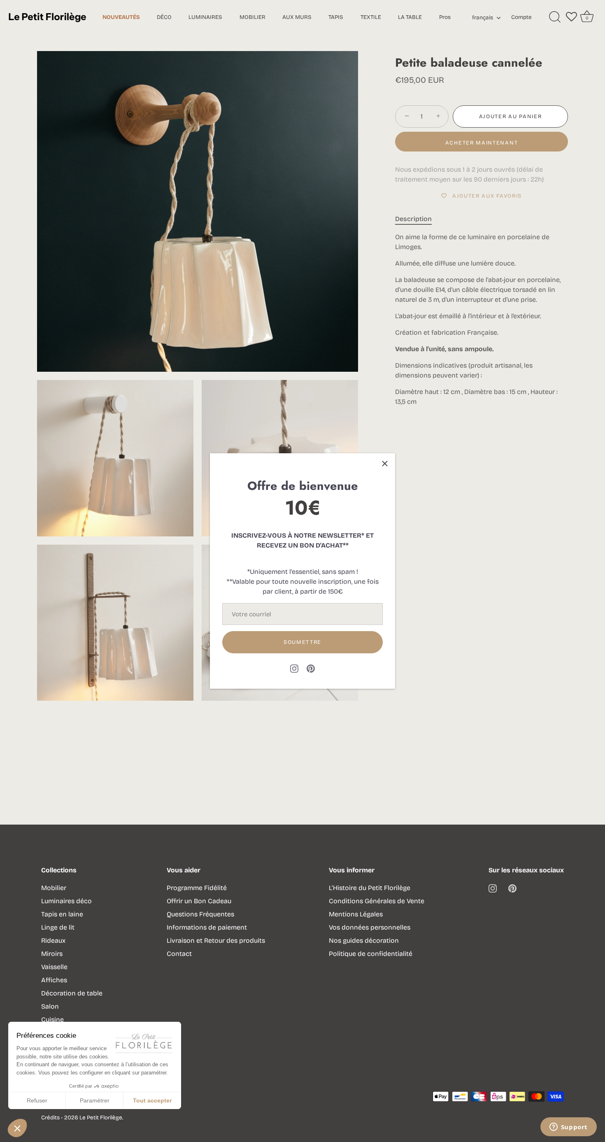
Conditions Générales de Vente (376, 901)
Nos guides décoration (364, 940)
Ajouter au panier (510, 116)
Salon (50, 1006)
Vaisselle (54, 967)
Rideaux (53, 940)
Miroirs (52, 954)
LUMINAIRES (205, 17)
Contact (179, 954)
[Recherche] (555, 17)
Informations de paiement (207, 927)
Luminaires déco (66, 901)
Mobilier (53, 888)
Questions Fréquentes (200, 914)
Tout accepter (152, 1100)
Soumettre (302, 642)
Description (413, 219)
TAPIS (335, 17)
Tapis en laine (62, 914)
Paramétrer (94, 1100)
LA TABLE (410, 17)
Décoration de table (71, 993)
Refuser (37, 1100)
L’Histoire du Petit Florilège (369, 888)
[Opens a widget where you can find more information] (568, 1127)
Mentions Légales (356, 914)
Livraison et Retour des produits (216, 940)
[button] (17, 1128)
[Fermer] (385, 463)
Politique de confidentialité (370, 954)
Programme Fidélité (197, 888)
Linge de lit (57, 927)
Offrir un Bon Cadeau (199, 901)
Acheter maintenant (481, 143)
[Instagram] (294, 668)
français (482, 17)
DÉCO (164, 17)
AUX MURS (297, 17)
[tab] (417, 219)
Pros (445, 17)
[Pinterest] (311, 668)
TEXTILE (371, 17)
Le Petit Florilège (100, 1117)
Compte (521, 17)
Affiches (54, 980)
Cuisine (52, 1019)
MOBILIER (252, 17)
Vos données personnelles (369, 927)
